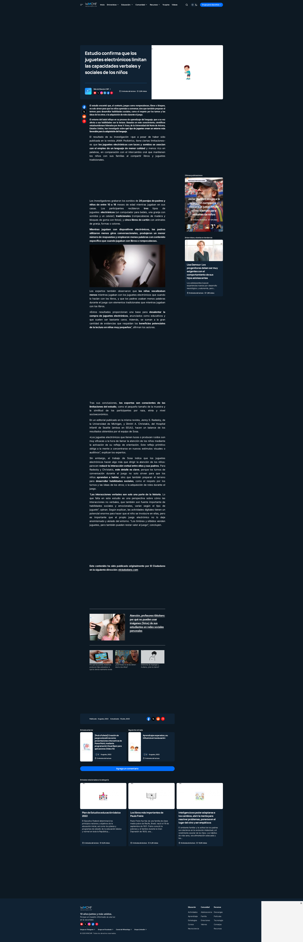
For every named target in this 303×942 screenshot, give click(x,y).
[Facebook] (93, 924)
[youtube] (95, 92)
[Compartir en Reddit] (84, 116)
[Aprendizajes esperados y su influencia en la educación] (134, 747)
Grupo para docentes (210, 4)
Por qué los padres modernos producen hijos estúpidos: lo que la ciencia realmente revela (101, 667)
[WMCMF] (97, 924)
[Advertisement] (151, 26)
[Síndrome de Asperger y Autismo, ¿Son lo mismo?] (152, 656)
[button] (81, 5)
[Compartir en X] (84, 111)
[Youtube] (81, 924)
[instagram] (101, 92)
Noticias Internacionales (196, 181)
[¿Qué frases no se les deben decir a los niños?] (127, 656)
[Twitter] (85, 924)
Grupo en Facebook (105, 929)
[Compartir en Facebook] (84, 107)
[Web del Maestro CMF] (88, 91)
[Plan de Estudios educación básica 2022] (103, 796)
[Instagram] (89, 924)
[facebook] (108, 92)
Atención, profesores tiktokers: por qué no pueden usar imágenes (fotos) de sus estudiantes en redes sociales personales (147, 623)
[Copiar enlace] (84, 121)
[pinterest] (111, 92)
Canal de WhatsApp (123, 929)
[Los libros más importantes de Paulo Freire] (151, 796)
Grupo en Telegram (87, 929)
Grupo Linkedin (139, 929)
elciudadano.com (128, 569)
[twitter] (98, 92)
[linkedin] (105, 92)
